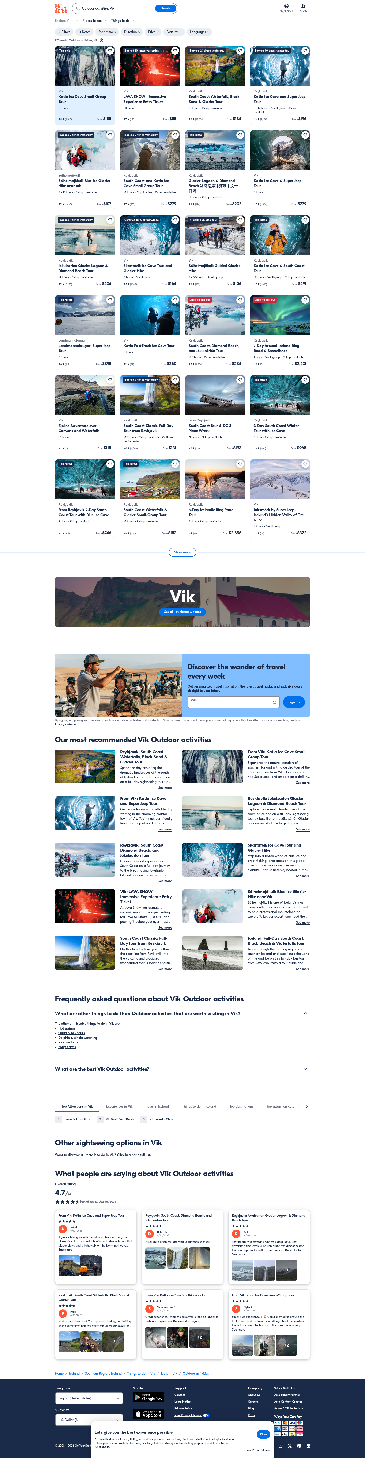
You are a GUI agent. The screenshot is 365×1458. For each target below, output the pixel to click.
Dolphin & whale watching (77, 1038)
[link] (85, 85)
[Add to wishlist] (110, 51)
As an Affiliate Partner (288, 1408)
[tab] (77, 1106)
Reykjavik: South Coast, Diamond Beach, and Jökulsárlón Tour (178, 1218)
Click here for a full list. (134, 1155)
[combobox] (114, 8)
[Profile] (303, 6)
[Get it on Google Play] (148, 1398)
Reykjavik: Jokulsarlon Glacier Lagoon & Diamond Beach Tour (268, 1218)
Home (59, 1374)
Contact (179, 1395)
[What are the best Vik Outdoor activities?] (305, 1069)
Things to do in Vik (141, 1374)
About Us (254, 1395)
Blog (251, 1408)
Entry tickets (67, 1047)
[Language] (286, 6)
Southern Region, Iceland (103, 1374)
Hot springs (66, 1028)
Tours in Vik (169, 1374)
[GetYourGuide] (61, 8)
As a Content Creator (288, 1401)
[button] (85, 85)
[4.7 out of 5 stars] (67, 1202)
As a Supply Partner (287, 1395)
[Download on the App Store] (148, 1415)
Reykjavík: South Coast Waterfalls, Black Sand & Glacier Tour (94, 1297)
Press (251, 1415)
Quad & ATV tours (71, 1033)
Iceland (74, 1374)
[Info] (101, 40)
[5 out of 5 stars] (96, 1221)
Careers (253, 1401)
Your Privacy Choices (188, 1415)
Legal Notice (182, 1401)
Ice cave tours (68, 1042)
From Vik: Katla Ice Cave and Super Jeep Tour (91, 1216)
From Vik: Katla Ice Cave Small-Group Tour (176, 1295)
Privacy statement (66, 724)
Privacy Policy (183, 1408)
